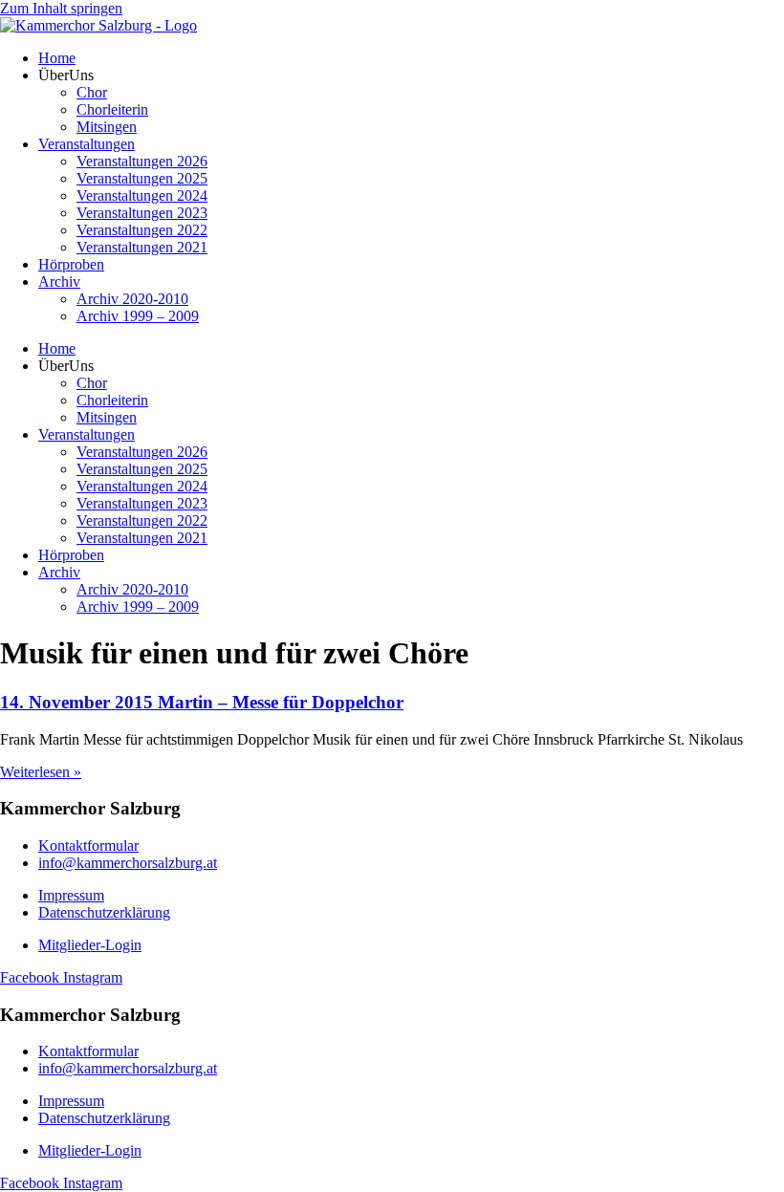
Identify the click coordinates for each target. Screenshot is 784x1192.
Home (57, 58)
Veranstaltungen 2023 (141, 213)
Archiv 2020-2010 (132, 299)
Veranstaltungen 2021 (141, 247)
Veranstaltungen (86, 144)
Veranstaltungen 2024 (141, 195)
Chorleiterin (112, 109)
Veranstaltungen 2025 (141, 178)
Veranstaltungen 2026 (141, 161)
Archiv (59, 281)
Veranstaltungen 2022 (141, 230)
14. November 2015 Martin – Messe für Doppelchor (201, 702)
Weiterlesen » (40, 772)
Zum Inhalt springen (61, 8)
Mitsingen (106, 127)
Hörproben (71, 264)
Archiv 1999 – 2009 (137, 316)
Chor (91, 92)
